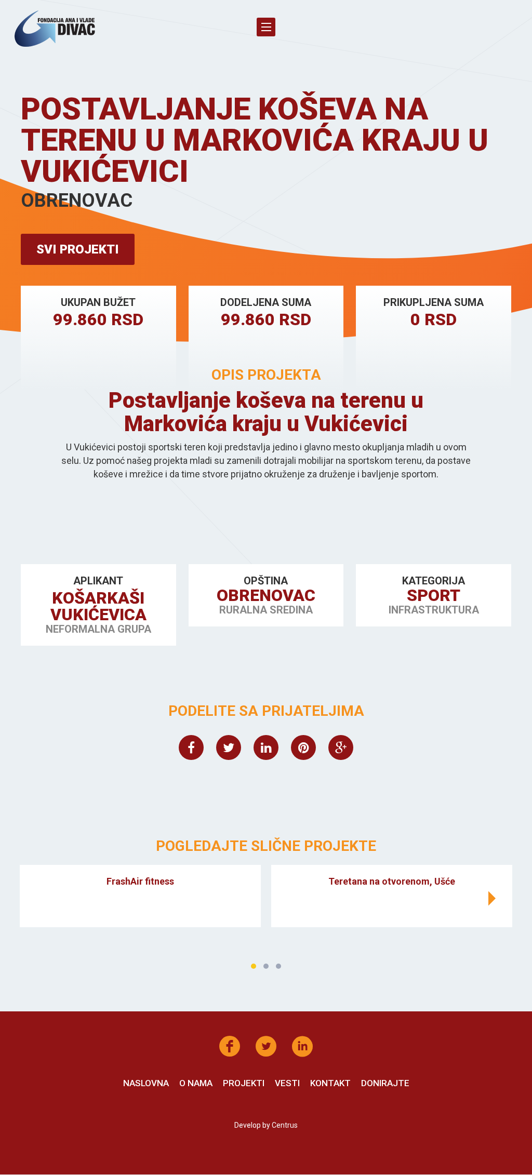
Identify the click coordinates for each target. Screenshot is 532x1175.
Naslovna (146, 1083)
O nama (195, 1083)
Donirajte (385, 1083)
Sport (433, 595)
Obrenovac (266, 595)
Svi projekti (77, 249)
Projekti (243, 1083)
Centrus (285, 1125)
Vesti (287, 1083)
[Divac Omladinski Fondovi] (55, 28)
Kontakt (330, 1083)
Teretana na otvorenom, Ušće (391, 881)
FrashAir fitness (140, 881)
